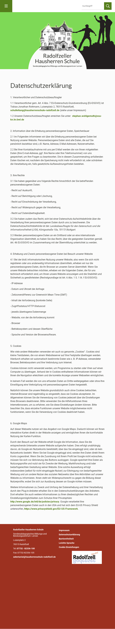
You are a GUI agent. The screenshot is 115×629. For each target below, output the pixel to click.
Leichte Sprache (66, 543)
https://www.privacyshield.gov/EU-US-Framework (51, 508)
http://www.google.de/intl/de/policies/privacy (34, 501)
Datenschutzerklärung (69, 534)
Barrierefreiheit (66, 539)
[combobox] (93, 6)
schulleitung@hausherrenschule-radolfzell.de (34, 110)
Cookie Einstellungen (69, 547)
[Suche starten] (108, 6)
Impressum (64, 530)
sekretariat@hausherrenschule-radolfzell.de (34, 557)
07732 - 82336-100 (26, 548)
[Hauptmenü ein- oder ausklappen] (6, 6)
